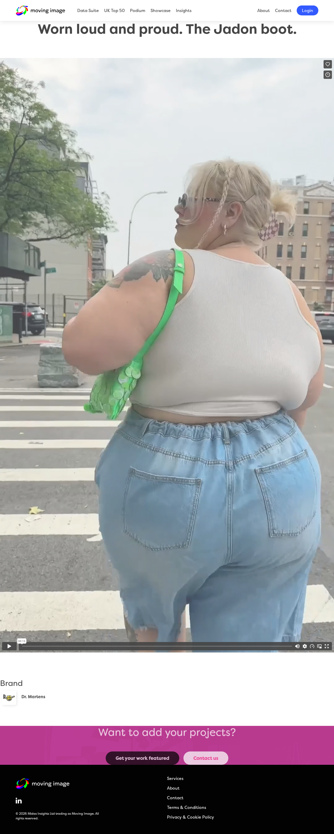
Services (175, 778)
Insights (184, 10)
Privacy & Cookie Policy (190, 817)
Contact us (205, 758)
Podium (137, 10)
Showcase (161, 10)
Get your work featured (142, 758)
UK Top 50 (114, 10)
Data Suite (88, 10)
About (263, 10)
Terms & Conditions (186, 807)
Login (307, 10)
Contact (283, 10)
